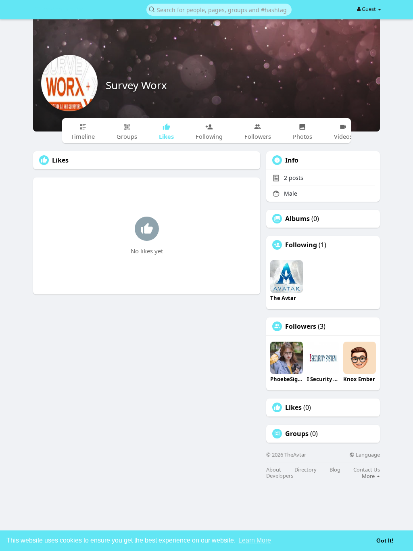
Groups (297, 433)
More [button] (369, 476)
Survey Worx (136, 85)
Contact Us (366, 469)
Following (301, 245)
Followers (300, 326)
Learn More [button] (254, 540)
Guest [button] (369, 9)
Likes (293, 407)
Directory (305, 469)
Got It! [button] (385, 540)
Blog (335, 469)
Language (367, 454)
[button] (219, 9)
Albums (297, 218)
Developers (279, 475)
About (273, 469)
